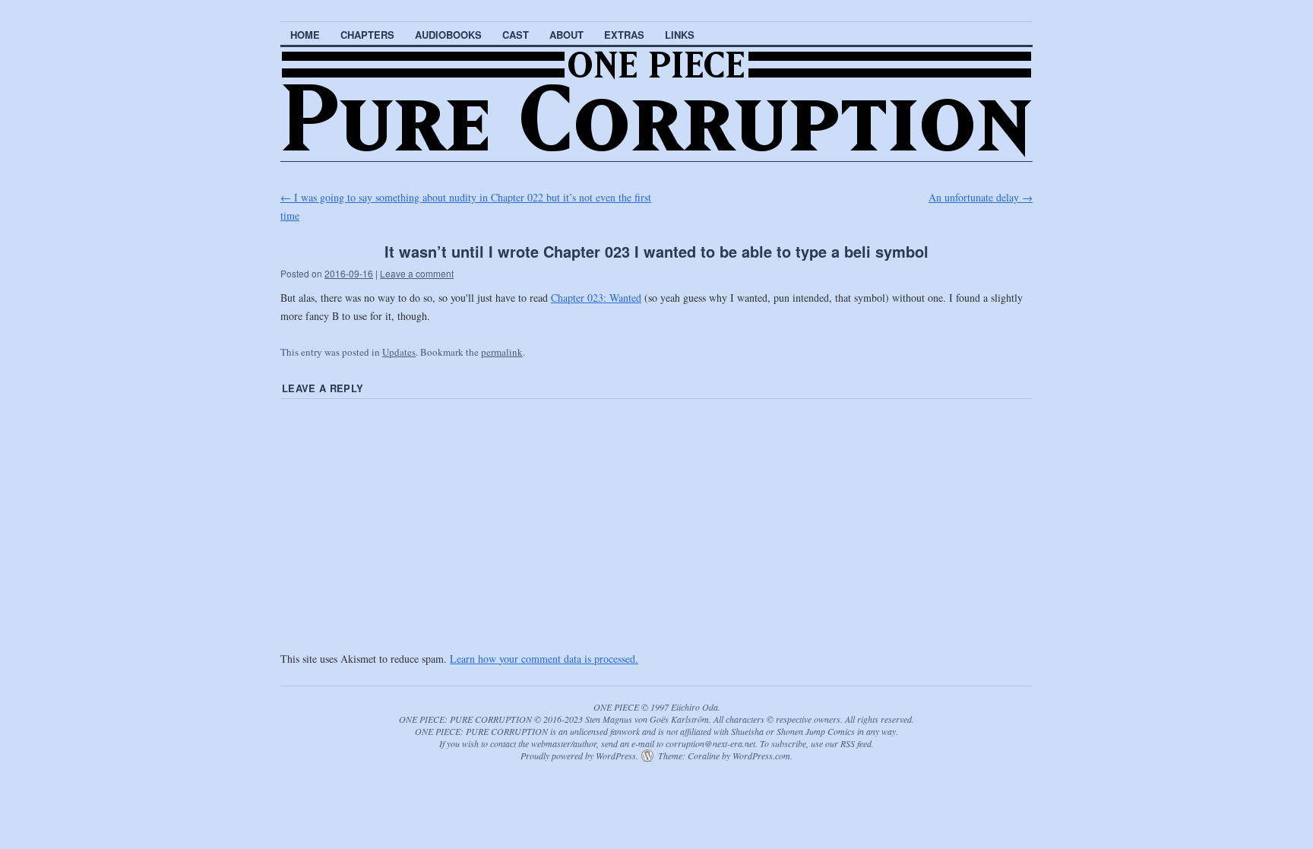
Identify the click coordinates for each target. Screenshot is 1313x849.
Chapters (367, 34)
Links (679, 34)
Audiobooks (448, 34)
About (566, 34)
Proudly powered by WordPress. (579, 755)
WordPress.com (761, 755)
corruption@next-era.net (710, 743)
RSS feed (856, 743)
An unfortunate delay (981, 197)
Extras (624, 34)
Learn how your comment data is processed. (544, 658)
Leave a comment (417, 273)
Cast (515, 34)
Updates (399, 352)
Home (305, 34)
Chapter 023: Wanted (596, 297)
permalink (502, 352)
